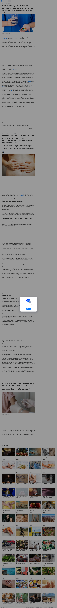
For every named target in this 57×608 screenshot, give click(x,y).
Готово (28, 308)
